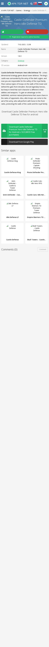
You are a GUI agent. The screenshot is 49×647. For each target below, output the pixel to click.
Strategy (21, 61)
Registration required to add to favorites (25, 37)
